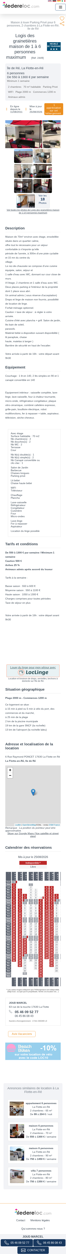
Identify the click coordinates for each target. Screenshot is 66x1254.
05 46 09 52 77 (20, 1242)
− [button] (10, 775)
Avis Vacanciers (22, 1033)
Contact (20, 1220)
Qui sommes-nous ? (33, 1228)
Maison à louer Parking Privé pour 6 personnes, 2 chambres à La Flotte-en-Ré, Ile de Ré (33, 25)
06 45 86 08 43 (52, 1242)
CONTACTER (36, 1250)
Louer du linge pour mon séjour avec (33, 667)
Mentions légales (40, 1220)
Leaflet (18, 825)
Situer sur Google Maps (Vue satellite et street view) (33, 835)
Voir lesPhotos (43, 199)
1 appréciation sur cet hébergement (53, 109)
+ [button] (10, 770)
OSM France (54, 825)
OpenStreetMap (29, 825)
